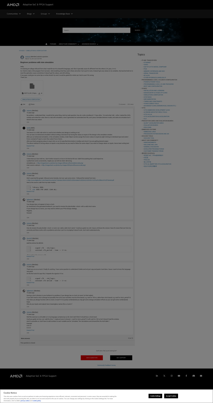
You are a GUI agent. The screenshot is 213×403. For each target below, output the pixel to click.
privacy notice (25, 401)
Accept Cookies (171, 396)
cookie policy (37, 401)
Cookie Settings (155, 396)
